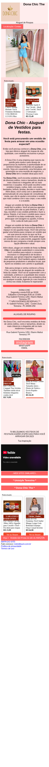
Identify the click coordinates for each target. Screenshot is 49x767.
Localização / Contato (12, 26)
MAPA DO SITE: (8, 542)
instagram (24, 342)
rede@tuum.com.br (22, 544)
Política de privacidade (11, 546)
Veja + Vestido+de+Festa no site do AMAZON (24, 538)
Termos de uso (7, 548)
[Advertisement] (24, 658)
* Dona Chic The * (24, 488)
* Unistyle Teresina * (24, 480)
